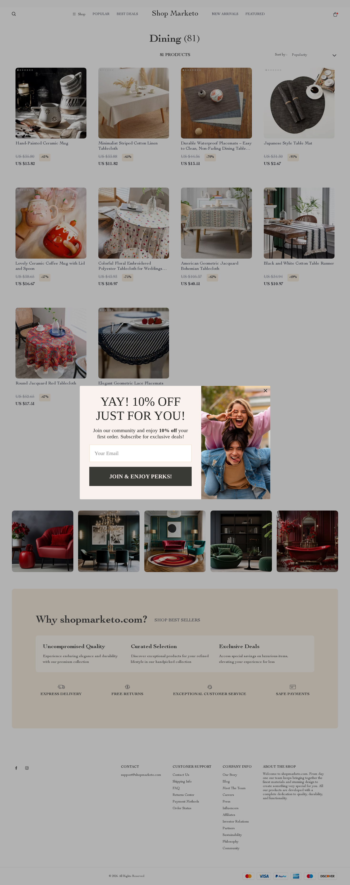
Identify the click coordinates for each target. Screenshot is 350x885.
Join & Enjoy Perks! (140, 476)
